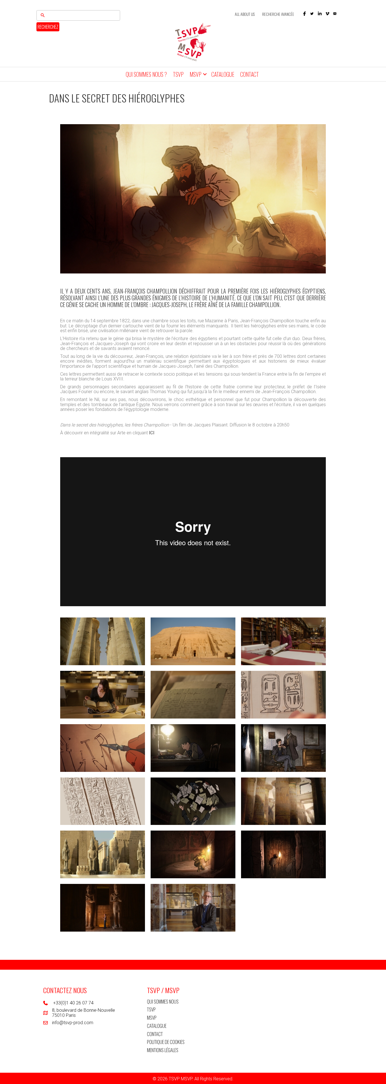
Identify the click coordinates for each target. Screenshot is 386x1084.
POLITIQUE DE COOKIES (166, 1041)
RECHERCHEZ (48, 26)
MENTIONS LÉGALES (162, 1050)
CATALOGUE (222, 74)
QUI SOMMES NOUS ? (146, 74)
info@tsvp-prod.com (72, 1022)
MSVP (195, 74)
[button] (304, 13)
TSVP (178, 74)
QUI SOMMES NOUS (163, 1001)
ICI (151, 432)
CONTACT (249, 74)
